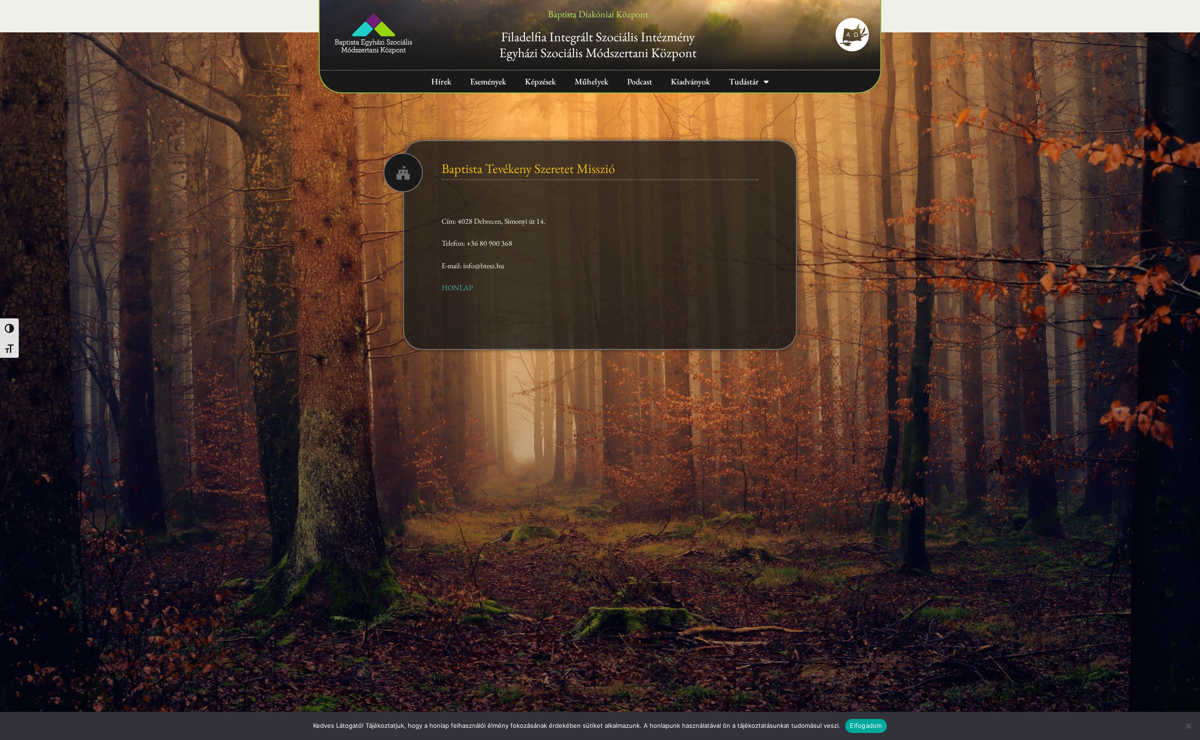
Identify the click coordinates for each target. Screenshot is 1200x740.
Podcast (639, 81)
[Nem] (1188, 726)
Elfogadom (866, 725)
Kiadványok (690, 81)
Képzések (540, 81)
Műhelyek (591, 81)
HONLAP (457, 288)
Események (488, 81)
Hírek (441, 81)
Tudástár (744, 81)
